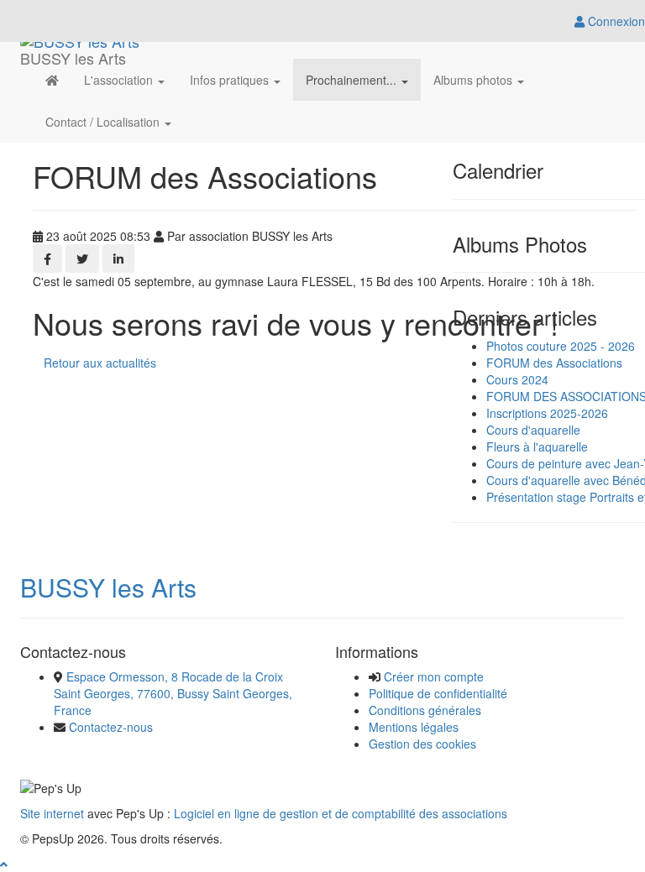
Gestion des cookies (422, 743)
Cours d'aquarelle (533, 429)
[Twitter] (82, 258)
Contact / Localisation (104, 121)
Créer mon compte (434, 676)
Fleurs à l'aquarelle (537, 446)
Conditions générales (425, 710)
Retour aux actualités (100, 362)
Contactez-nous (111, 726)
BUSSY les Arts (108, 587)
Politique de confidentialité (438, 693)
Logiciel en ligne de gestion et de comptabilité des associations (340, 813)
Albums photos (474, 79)
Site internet (52, 813)
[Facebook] (47, 258)
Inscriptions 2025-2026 (547, 413)
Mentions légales (414, 726)
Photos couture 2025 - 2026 (560, 345)
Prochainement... (353, 79)
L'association (120, 79)
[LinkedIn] (118, 258)
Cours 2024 (517, 379)
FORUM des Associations (554, 362)
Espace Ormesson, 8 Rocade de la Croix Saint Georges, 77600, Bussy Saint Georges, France (173, 693)
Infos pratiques (231, 79)
